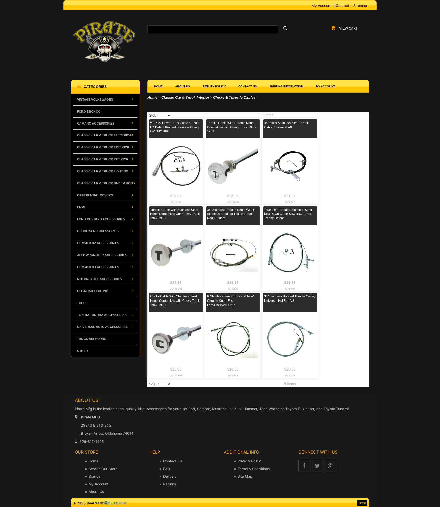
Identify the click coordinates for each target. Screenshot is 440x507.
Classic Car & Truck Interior (185, 97)
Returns (169, 484)
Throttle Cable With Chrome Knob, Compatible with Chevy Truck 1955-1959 (231, 127)
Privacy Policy (249, 461)
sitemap (360, 5)
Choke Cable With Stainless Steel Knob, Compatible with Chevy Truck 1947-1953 (175, 301)
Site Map (245, 476)
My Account (98, 484)
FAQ (166, 469)
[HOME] (105, 21)
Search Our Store (103, 469)
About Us (96, 491)
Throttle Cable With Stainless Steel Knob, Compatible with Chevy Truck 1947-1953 (175, 214)
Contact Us (172, 461)
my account (322, 5)
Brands (94, 476)
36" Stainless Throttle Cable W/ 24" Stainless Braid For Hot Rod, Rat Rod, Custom (231, 214)
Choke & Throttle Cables (234, 97)
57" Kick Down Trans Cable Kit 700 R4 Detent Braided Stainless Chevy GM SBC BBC (174, 127)
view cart (348, 28)
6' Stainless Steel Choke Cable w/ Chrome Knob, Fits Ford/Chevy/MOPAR (230, 301)
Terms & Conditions (254, 469)
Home (152, 97)
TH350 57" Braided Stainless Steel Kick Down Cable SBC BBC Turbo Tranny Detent (288, 214)
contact (342, 5)
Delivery (170, 476)
